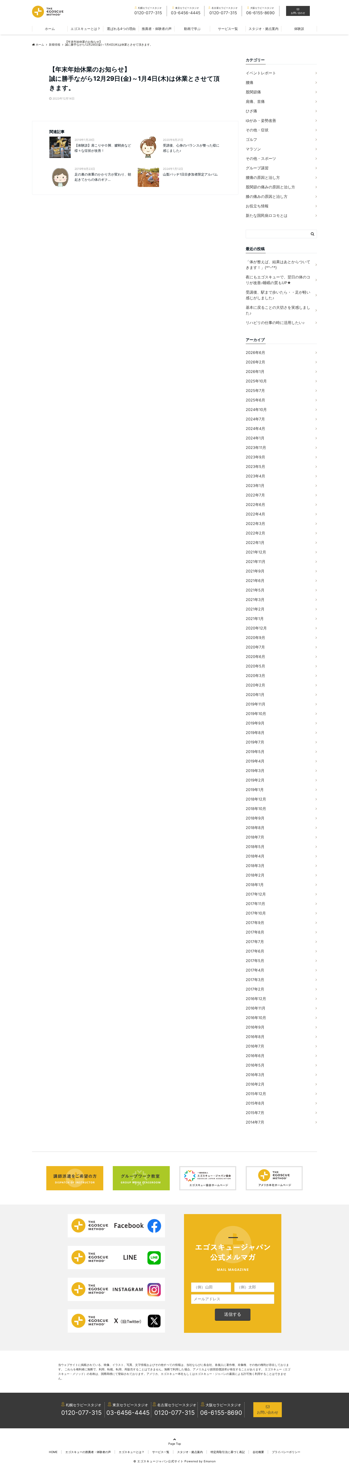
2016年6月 (255, 1055)
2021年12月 (256, 552)
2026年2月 (255, 362)
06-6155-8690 (221, 1412)
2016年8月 (255, 1036)
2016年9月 (255, 1027)
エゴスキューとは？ (85, 29)
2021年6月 (255, 580)
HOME (53, 1452)
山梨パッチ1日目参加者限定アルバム (190, 174)
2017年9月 (255, 922)
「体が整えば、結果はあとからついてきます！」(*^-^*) (278, 264)
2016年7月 (255, 1046)
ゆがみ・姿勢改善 (261, 120)
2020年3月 (255, 675)
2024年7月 (255, 419)
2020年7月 (255, 647)
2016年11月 (255, 1008)
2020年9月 (255, 637)
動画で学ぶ (192, 29)
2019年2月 (255, 780)
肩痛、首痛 (255, 101)
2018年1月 (255, 884)
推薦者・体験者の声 (157, 29)
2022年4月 (255, 514)
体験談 (299, 29)
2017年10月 (256, 913)
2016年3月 (255, 1074)
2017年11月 (255, 903)
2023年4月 (255, 476)
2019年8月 (255, 732)
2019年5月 (255, 751)
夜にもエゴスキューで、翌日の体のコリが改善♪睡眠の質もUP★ (278, 280)
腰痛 (249, 82)
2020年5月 (255, 666)
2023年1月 (255, 485)
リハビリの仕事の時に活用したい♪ (275, 322)
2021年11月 (255, 561)
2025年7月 (255, 390)
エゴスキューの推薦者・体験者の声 (88, 1452)
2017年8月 (255, 932)
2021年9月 (255, 571)
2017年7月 (255, 941)
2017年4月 (255, 970)
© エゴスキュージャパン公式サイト (158, 1461)
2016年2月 (255, 1084)
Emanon (210, 1461)
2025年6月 (255, 400)
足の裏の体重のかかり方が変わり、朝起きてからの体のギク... (103, 176)
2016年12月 (256, 998)
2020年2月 (255, 685)
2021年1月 (255, 618)
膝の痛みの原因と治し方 (267, 196)
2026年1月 (255, 371)
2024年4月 (255, 428)
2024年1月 (255, 438)
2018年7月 (255, 837)
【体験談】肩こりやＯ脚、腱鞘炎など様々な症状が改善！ (103, 148)
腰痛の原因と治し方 (263, 177)
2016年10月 (256, 1017)
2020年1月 (255, 694)
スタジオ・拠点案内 (263, 29)
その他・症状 (257, 130)
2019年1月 (255, 789)
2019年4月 (255, 761)
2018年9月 (255, 818)
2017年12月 (256, 894)
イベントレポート (261, 73)
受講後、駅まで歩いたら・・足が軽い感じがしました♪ (278, 295)
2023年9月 (255, 457)
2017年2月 (255, 989)
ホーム (50, 29)
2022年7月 (255, 495)
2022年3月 (255, 523)
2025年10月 (256, 381)
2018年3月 (255, 865)
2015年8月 (255, 1103)
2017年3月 (255, 979)
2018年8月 (255, 827)
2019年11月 (255, 704)
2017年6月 (255, 951)
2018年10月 (256, 808)
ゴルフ (251, 139)
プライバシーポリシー (286, 1452)
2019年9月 (255, 723)
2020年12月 (256, 628)
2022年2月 (255, 533)
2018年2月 (255, 875)
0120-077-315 (81, 1412)
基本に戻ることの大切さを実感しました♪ (278, 310)
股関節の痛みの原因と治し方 (270, 187)
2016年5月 (255, 1065)
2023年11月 (256, 447)
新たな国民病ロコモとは (267, 215)
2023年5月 (255, 466)
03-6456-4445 (128, 1412)
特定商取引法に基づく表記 (228, 1452)
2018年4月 (255, 856)
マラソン (253, 149)
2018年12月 (256, 799)
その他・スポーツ (261, 158)
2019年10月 (256, 713)
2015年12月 (256, 1093)
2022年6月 (255, 504)
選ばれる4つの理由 (121, 29)
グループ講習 (257, 168)
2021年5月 (255, 590)
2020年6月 (255, 656)
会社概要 (258, 1452)
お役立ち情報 (257, 206)
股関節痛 (253, 92)
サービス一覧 (228, 29)
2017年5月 (255, 960)
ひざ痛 (251, 111)
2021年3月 (255, 599)
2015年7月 (255, 1112)
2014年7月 (255, 1122)
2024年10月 (256, 409)
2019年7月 (255, 742)
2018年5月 (255, 846)
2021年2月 (255, 609)
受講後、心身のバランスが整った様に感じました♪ (191, 148)
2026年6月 (255, 352)
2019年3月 (255, 770)
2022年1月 (255, 542)
